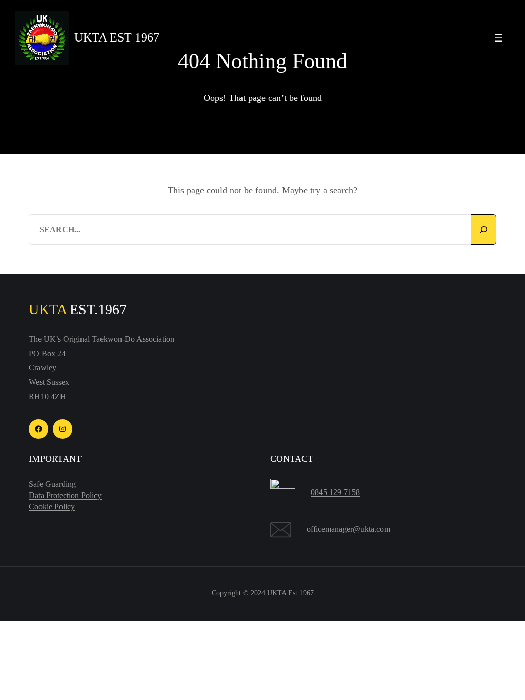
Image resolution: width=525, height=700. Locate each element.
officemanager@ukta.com (348, 529)
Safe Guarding (52, 484)
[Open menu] (499, 38)
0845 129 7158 (335, 492)
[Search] (483, 229)
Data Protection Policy (65, 495)
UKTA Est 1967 (116, 37)
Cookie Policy (52, 506)
